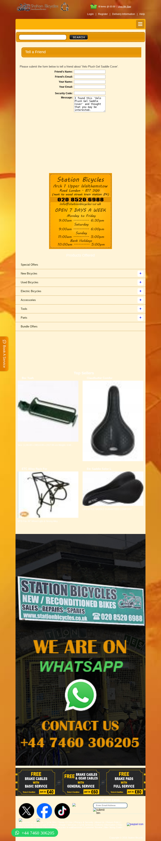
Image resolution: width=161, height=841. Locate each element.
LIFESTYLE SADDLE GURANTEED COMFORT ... (108, 509)
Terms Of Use (65, 822)
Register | (104, 14)
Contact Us (38, 822)
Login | (91, 14)
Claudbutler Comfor (99, 378)
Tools (24, 308)
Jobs (20, 825)
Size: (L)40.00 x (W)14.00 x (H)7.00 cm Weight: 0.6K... (45, 445)
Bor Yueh (28, 378)
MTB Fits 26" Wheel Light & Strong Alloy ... (39, 521)
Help (142, 14)
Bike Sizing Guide (113, 827)
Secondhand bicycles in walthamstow (63, 827)
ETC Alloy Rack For (34, 468)
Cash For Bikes (49, 825)
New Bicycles (29, 273)
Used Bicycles (29, 282)
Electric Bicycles (31, 291)
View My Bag (124, 6)
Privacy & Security (83, 822)
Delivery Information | (125, 14)
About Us (99, 822)
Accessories (28, 300)
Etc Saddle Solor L (99, 468)
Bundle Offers (29, 326)
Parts (24, 317)
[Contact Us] (80, 204)
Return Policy (113, 822)
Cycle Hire (50, 822)
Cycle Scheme (85, 825)
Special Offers (29, 264)
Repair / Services (68, 825)
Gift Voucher (24, 822)
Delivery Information (105, 825)
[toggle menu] (140, 24)
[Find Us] (80, 185)
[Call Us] (80, 199)
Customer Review (93, 827)
